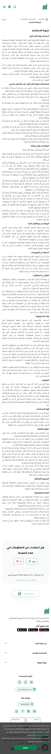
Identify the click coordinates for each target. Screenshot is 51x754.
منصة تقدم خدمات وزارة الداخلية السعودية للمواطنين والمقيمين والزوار (29, 619)
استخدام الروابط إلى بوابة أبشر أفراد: (35, 149)
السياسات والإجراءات (27, 19)
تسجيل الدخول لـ (28, 593)
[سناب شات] (16, 711)
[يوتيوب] (34, 711)
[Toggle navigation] (4, 7)
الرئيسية (42, 19)
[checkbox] (31, 561)
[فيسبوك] (22, 711)
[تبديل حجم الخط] (25, 682)
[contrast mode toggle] (31, 682)
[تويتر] (28, 711)
